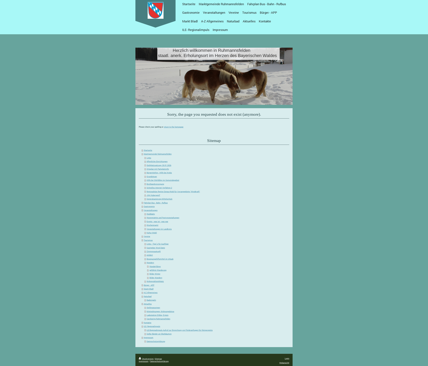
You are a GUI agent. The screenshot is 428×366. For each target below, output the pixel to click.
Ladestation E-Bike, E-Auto (157, 315)
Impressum (148, 337)
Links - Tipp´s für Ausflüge (158, 244)
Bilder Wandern (155, 277)
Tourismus (148, 240)
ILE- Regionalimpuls (152, 326)
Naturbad (147, 296)
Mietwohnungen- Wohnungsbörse (160, 311)
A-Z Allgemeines (150, 292)
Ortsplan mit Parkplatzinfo (158, 169)
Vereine (147, 236)
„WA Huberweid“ (153, 195)
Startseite (148, 150)
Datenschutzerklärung (156, 341)
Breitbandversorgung (155, 184)
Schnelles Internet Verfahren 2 (159, 187)
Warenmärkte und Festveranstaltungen (163, 217)
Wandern (150, 262)
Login (287, 358)
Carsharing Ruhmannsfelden (158, 319)
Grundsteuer (152, 176)
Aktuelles (148, 304)
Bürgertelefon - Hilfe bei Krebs (159, 172)
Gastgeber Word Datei (156, 247)
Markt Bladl (148, 289)
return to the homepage (173, 127)
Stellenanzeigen (153, 307)
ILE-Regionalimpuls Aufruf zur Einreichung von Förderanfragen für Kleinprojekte (180, 330)
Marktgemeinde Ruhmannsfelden (158, 154)
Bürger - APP (149, 285)
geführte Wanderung (157, 270)
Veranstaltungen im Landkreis (159, 229)
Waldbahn (151, 214)
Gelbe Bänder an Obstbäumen (159, 334)
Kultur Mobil (152, 232)
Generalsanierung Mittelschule (159, 199)
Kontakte (147, 322)
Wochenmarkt (152, 225)
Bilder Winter (154, 274)
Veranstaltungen (150, 210)
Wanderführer (155, 266)
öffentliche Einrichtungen (157, 161)
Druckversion (148, 358)
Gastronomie (149, 206)
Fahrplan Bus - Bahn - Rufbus (156, 202)
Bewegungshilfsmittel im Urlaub (160, 259)
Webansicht (284, 362)
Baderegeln (151, 300)
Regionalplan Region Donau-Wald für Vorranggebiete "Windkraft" (173, 191)
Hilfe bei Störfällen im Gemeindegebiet (163, 180)
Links (149, 157)
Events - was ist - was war (157, 221)
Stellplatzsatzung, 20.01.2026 (159, 165)
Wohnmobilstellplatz (155, 281)
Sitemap (158, 358)
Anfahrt (150, 255)
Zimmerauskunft (154, 251)
